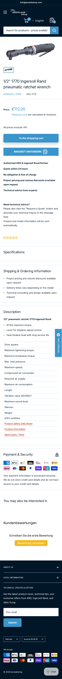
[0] (26, 21)
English (39, 20)
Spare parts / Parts (14, 434)
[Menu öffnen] (5, 12)
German (8, 639)
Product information (14, 429)
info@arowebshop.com (31, 2)
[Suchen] (54, 30)
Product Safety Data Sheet (18, 423)
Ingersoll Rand (12, 94)
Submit (12, 622)
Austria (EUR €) (31, 639)
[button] (10, 237)
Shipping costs (19, 114)
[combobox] (38, 20)
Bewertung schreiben (31, 543)
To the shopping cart (31, 138)
